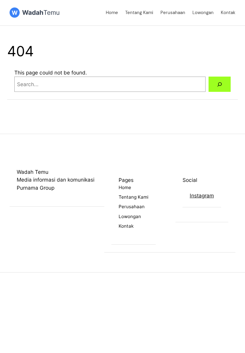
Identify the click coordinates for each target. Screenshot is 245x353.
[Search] (220, 84)
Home (112, 13)
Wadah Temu (32, 172)
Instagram (202, 195)
